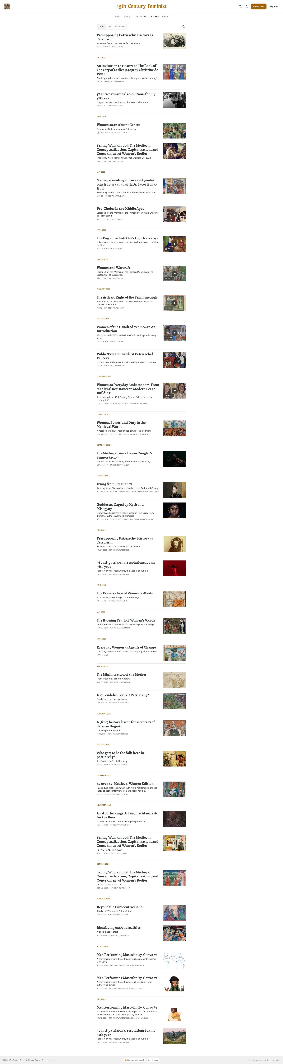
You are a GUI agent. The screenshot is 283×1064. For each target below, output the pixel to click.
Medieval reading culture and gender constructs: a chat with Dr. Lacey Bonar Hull (127, 184)
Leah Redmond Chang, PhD (146, 492)
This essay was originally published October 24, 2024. (124, 157)
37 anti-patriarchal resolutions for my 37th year (126, 96)
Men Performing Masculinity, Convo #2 (127, 978)
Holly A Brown (141, 434)
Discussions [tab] (119, 26)
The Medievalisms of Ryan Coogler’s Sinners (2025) (124, 455)
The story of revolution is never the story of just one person (127, 651)
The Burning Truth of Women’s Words (126, 620)
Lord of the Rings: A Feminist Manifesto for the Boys (127, 815)
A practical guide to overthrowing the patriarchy (121, 821)
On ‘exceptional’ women (109, 730)
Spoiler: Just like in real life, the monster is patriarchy (123, 461)
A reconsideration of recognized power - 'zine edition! (124, 430)
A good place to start (107, 931)
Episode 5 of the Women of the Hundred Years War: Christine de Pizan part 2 (127, 214)
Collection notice (48, 1060)
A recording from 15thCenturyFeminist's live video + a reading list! (124, 398)
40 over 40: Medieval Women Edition (125, 784)
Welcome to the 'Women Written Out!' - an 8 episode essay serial (126, 337)
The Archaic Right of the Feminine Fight (128, 297)
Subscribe (258, 6)
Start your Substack (135, 1060)
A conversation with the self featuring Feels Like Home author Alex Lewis (124, 983)
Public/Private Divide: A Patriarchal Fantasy (125, 356)
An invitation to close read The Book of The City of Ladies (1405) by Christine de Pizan (127, 70)
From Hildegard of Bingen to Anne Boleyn (118, 597)
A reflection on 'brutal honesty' (112, 761)
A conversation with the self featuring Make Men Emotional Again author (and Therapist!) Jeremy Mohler (127, 1013)
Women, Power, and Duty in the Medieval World (121, 424)
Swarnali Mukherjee (143, 519)
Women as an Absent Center (118, 125)
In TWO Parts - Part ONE (109, 884)
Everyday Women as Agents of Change (126, 647)
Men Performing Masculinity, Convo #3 (127, 955)
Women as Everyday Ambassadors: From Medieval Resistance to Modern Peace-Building (128, 389)
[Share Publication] (247, 6)
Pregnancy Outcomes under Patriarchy (116, 128)
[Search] (240, 6)
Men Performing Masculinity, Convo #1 (127, 1007)
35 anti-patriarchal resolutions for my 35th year (126, 1032)
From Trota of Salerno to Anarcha (113, 678)
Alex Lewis (138, 988)
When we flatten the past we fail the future (118, 43)
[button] (117, 16)
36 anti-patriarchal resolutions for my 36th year (126, 564)
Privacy (31, 1060)
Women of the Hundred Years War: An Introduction (126, 329)
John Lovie (139, 965)
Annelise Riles (140, 404)
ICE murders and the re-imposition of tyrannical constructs (126, 362)
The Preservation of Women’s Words (125, 593)
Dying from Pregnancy (114, 484)
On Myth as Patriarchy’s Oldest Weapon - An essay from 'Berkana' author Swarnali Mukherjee (125, 514)
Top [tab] (109, 26)
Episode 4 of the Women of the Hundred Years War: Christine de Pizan (127, 244)
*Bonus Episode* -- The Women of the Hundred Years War (126, 192)
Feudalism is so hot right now (112, 699)
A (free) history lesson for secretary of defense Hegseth (126, 724)
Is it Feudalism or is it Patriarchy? (123, 695)
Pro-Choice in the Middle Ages (120, 208)
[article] (141, 43)
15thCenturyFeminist (114, 47)
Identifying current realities (119, 928)
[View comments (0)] (119, 136)
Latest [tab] (101, 26)
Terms (38, 1060)
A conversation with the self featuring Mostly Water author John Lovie (126, 960)
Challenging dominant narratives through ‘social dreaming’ (127, 78)
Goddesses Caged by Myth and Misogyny (120, 507)
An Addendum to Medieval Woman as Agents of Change (125, 624)
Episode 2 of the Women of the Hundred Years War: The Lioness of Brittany (125, 303)
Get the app (153, 1060)
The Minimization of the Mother (122, 674)
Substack (253, 1060)
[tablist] (112, 26)
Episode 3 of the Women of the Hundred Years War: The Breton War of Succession (125, 273)
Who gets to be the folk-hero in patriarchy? (120, 755)
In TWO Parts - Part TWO (109, 849)
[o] (174, 214)
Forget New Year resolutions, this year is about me (122, 102)
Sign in (274, 6)
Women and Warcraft (113, 268)
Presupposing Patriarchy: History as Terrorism (125, 37)
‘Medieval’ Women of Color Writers (114, 911)
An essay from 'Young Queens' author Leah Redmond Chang (127, 488)
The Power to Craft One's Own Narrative (127, 238)
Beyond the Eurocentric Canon (121, 907)
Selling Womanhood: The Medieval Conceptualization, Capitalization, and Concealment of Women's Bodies (127, 149)
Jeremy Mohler (141, 1018)
